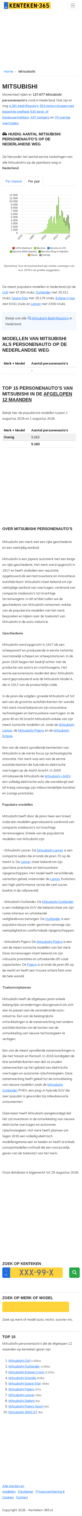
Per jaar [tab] (34, 181)
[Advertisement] (41, 40)
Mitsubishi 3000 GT (23, 1412)
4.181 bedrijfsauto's (23, 106)
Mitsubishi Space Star (24, 1383)
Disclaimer (25, 1491)
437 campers (40, 117)
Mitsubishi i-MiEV (58, 776)
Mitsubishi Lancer (50, 850)
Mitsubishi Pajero (31, 730)
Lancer (36, 304)
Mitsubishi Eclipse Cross (26, 1372)
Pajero (32, 964)
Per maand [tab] (14, 181)
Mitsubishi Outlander (58, 902)
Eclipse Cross (65, 298)
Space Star (20, 298)
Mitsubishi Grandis (22, 1378)
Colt (5, 292)
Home (8, 71)
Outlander (43, 292)
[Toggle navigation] (73, 5)
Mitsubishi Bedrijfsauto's (50, 318)
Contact (22, 1497)
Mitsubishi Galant (21, 1401)
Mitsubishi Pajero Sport (26, 1406)
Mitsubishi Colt (19, 1361)
